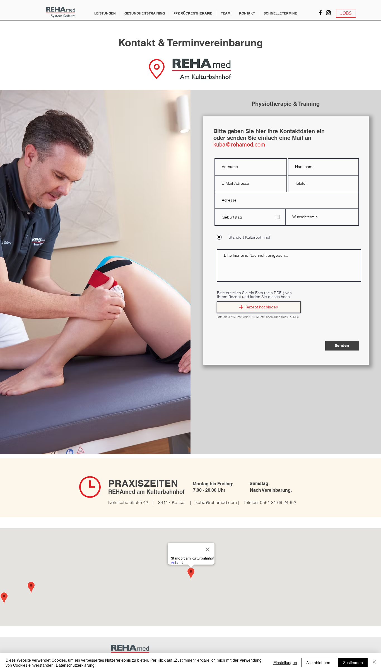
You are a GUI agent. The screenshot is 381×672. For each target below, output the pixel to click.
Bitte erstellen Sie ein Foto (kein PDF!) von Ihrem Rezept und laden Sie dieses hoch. (254, 295)
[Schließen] (374, 662)
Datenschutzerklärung (75, 665)
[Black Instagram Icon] (328, 12)
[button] (105, 13)
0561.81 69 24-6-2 (278, 502)
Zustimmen (353, 662)
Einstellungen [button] (285, 662)
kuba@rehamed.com (216, 502)
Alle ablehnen (318, 662)
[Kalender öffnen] (277, 217)
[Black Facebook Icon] (320, 12)
